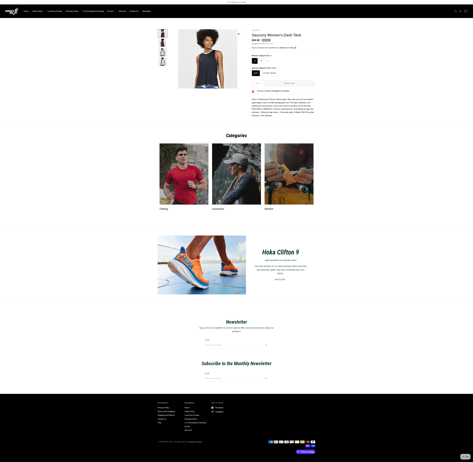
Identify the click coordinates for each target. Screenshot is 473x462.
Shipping (255, 43)
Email (207, 340)
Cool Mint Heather (269, 73)
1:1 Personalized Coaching (93, 11)
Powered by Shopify (195, 442)
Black (256, 73)
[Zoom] (238, 34)
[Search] (455, 11)
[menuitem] (26, 11)
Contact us (162, 419)
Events (110, 11)
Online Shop (37, 11)
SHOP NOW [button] (280, 279)
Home (26, 11)
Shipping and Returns (166, 415)
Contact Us (134, 11)
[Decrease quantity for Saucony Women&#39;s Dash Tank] (254, 83)
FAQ (159, 423)
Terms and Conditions (166, 411)
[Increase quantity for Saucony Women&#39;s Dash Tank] (260, 83)
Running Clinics (72, 11)
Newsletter (146, 11)
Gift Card (122, 11)
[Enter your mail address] (265, 345)
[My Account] (460, 11)
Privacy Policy (163, 408)
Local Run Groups (55, 11)
